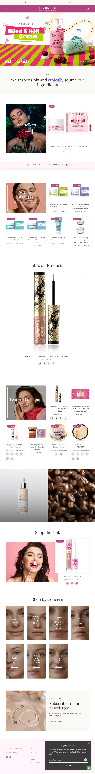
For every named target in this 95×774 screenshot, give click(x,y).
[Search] (11, 8)
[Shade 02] (60, 454)
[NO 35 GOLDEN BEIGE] (77, 458)
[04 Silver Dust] (53, 363)
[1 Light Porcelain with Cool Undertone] (7, 454)
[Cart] (88, 8)
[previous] (25, 2)
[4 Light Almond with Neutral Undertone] (7, 458)
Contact (34, 753)
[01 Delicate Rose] (67, 583)
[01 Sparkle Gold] (39, 363)
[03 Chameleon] (49, 363)
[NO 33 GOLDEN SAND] (87, 454)
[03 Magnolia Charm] (76, 583)
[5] (86, 61)
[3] (80, 61)
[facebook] (66, 765)
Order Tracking (37, 762)
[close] (89, 743)
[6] (88, 61)
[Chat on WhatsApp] (89, 768)
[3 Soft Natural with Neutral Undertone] (21, 454)
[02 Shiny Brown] (44, 363)
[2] (77, 61)
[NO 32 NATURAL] (82, 454)
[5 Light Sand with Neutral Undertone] (12, 458)
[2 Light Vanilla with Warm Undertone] (12, 454)
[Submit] (85, 759)
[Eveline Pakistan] (47, 9)
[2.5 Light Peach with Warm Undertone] (16, 454)
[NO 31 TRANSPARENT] (77, 454)
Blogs (33, 756)
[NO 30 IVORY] (73, 454)
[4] (83, 61)
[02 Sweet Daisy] (72, 583)
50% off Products (47, 265)
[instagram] (69, 765)
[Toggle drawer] (7, 8)
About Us (34, 759)
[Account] (83, 8)
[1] (74, 61)
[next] (69, 2)
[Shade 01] (56, 454)
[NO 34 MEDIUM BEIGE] (73, 458)
